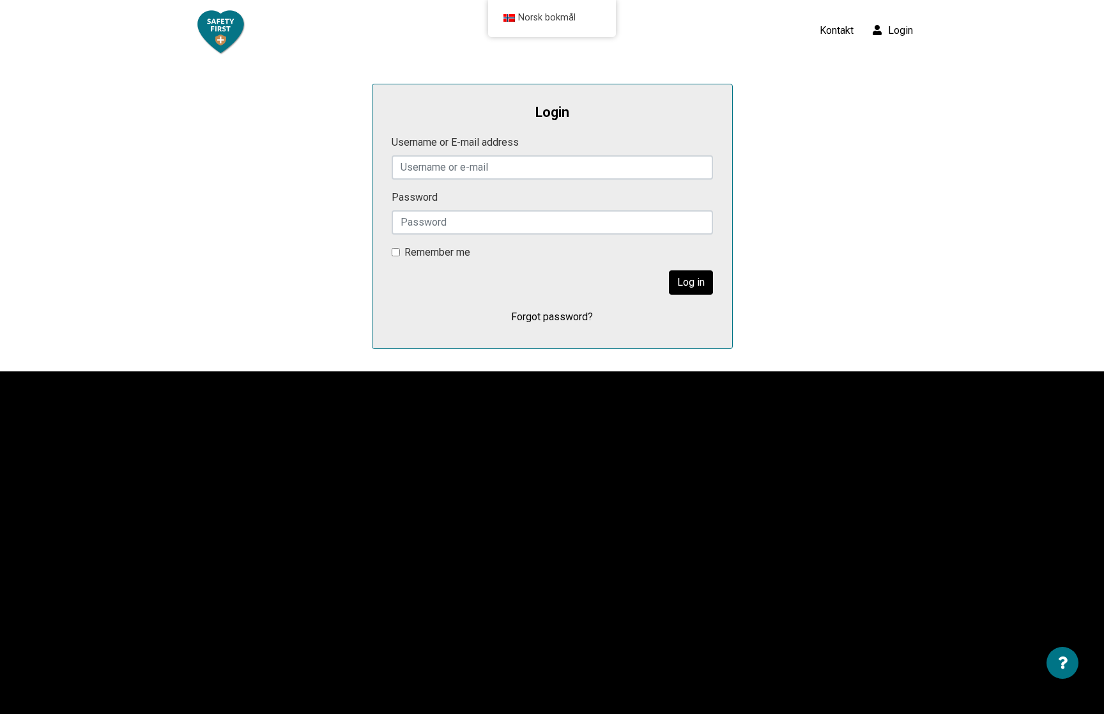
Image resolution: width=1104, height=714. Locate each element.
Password (415, 197)
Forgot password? (552, 317)
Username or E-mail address (455, 142)
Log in (691, 282)
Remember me (437, 252)
